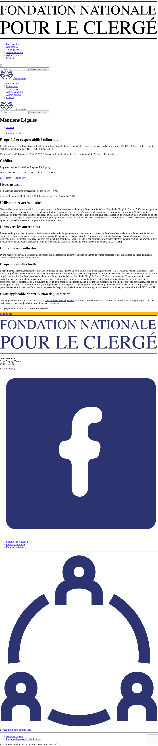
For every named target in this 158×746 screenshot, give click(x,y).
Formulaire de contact (16, 547)
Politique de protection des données (23, 739)
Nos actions (12, 47)
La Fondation (12, 44)
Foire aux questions (15, 544)
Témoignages (12, 49)
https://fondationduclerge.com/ (59, 300)
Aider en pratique (14, 52)
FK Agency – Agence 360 (13, 177)
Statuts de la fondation (17, 541)
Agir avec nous (13, 55)
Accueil (10, 127)
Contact (10, 58)
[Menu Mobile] (1, 66)
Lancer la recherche (39, 69)
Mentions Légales (14, 133)
